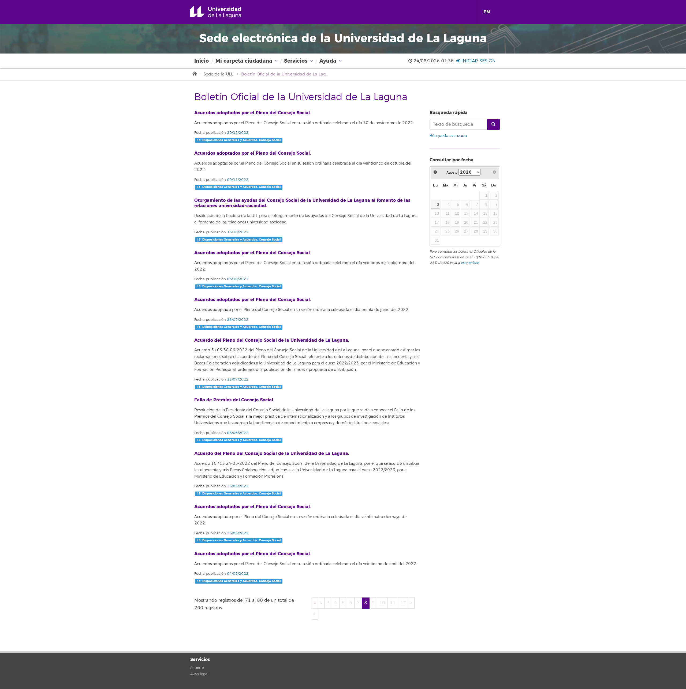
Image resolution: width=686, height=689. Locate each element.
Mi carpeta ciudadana (243, 61)
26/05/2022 (237, 486)
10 (382, 603)
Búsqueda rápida (449, 112)
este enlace (470, 263)
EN (486, 12)
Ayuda (327, 61)
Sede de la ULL (218, 74)
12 (403, 603)
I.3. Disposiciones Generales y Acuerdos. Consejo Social (239, 140)
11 (393, 603)
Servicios (295, 61)
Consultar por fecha (452, 160)
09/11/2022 (237, 180)
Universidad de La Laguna (223, 12)
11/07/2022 (237, 379)
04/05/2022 (237, 574)
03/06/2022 (237, 433)
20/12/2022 (237, 133)
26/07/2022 (237, 320)
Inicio (201, 61)
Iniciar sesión (478, 61)
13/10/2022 (237, 232)
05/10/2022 (237, 279)
